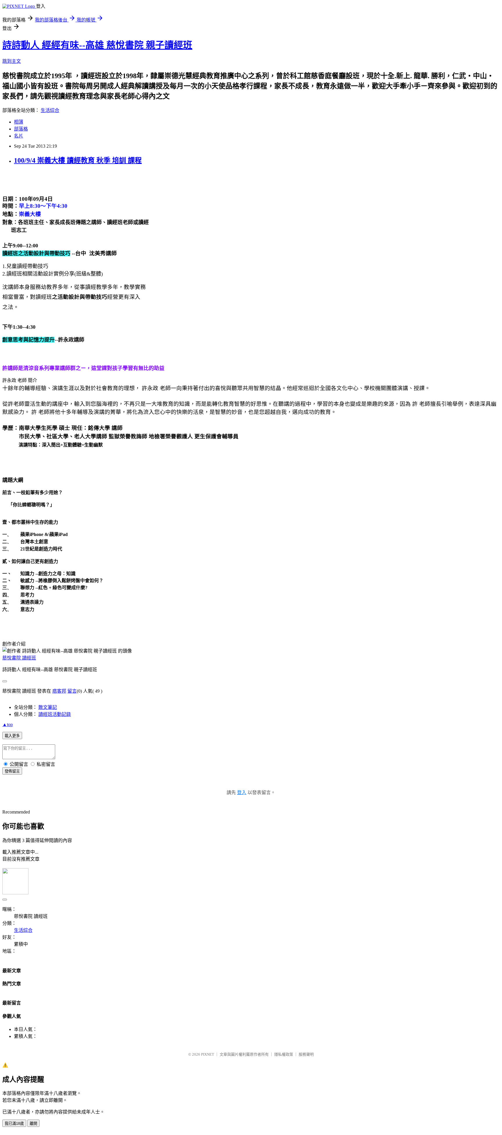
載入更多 (12, 736)
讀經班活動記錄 (54, 714)
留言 (72, 691)
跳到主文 (11, 61)
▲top (7, 724)
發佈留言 (12, 771)
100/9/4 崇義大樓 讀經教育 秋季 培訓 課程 (78, 160)
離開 (33, 1123)
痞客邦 (59, 691)
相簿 (18, 121)
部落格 (21, 128)
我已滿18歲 (14, 1123)
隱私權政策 (283, 1054)
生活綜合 (50, 110)
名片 (18, 135)
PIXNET (207, 1054)
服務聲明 (306, 1054)
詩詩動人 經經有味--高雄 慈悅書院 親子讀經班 (97, 45)
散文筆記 (47, 707)
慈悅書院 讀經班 (19, 657)
